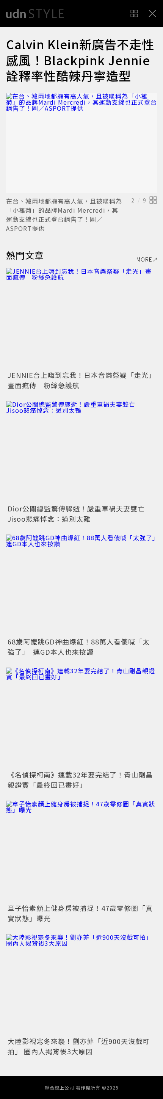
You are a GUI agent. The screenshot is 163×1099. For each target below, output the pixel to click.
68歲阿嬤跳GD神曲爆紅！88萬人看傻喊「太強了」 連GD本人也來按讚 (79, 647)
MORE (144, 259)
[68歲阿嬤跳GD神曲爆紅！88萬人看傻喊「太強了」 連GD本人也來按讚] (81, 585)
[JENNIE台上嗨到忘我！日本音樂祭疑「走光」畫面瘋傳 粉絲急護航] (81, 318)
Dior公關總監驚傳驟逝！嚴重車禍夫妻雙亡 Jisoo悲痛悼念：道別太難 (80, 513)
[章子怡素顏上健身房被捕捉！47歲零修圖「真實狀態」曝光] (81, 851)
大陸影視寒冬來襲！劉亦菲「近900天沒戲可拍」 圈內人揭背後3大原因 (79, 1046)
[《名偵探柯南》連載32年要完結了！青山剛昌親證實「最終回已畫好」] (81, 718)
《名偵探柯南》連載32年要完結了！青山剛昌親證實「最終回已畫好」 (80, 780)
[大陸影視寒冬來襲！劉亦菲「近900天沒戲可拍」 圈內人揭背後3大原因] (81, 984)
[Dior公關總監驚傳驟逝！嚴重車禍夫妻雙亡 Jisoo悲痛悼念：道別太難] (81, 451)
